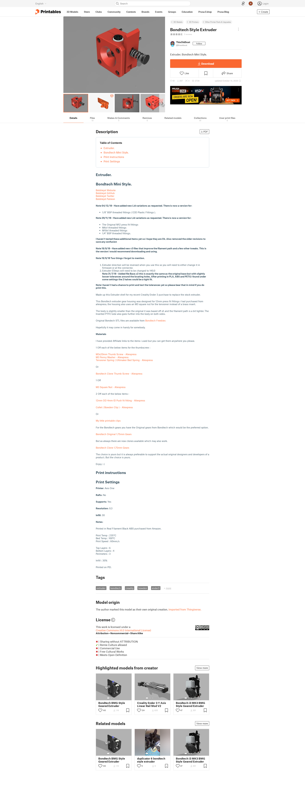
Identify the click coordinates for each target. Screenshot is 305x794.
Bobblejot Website (106, 190)
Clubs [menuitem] (98, 11)
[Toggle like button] (100, 710)
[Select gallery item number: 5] (118, 698)
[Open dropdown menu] (238, 29)
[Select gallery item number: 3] (114, 698)
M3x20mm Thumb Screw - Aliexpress (116, 354)
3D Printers (194, 22)
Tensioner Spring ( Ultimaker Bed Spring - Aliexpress (124, 360)
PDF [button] (205, 131)
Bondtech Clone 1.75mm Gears (112, 447)
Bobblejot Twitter (105, 195)
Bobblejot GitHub (105, 193)
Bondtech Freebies (155, 320)
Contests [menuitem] (131, 11)
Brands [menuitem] (145, 11)
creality (129, 588)
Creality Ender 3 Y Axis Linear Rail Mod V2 (151, 704)
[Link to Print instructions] (128, 472)
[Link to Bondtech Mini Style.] (134, 184)
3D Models (178, 22)
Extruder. (109, 148)
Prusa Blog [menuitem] (223, 11)
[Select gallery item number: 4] (116, 698)
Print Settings (112, 161)
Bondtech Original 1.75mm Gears (114, 434)
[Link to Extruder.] (114, 174)
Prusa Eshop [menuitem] (205, 11)
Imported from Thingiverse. (185, 609)
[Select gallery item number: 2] (111, 698)
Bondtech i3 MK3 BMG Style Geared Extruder (190, 704)
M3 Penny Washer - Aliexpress (112, 357)
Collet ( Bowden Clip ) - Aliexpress (114, 407)
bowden (142, 588)
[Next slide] (162, 103)
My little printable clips (108, 420)
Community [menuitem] (114, 11)
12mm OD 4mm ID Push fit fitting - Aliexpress (120, 400)
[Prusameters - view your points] (251, 3)
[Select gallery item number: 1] (108, 698)
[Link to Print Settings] (122, 482)
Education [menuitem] (187, 11)
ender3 (155, 588)
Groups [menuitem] (172, 11)
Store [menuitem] (87, 11)
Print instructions (114, 156)
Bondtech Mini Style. (116, 152)
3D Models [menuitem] (72, 11)
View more (202, 667)
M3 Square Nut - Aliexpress (110, 387)
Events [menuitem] (158, 11)
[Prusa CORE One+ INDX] (206, 95)
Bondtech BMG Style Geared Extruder (111, 704)
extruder (101, 588)
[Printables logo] (48, 12)
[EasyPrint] (243, 3)
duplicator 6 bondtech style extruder (151, 760)
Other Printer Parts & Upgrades (218, 22)
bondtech (115, 588)
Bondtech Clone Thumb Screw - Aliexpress (119, 373)
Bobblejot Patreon (105, 199)
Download (207, 63)
